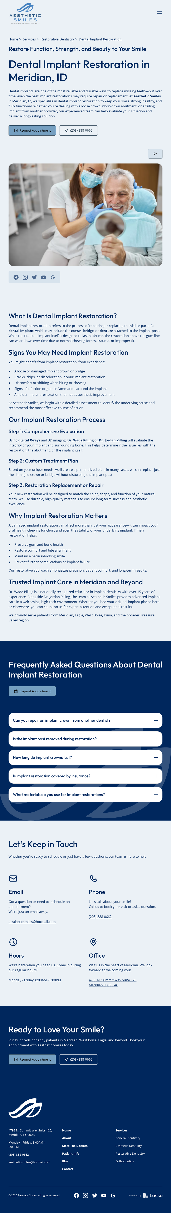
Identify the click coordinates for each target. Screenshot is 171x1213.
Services (29, 39)
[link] (25, 13)
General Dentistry (128, 1138)
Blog (65, 1161)
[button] (158, 13)
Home (13, 39)
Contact (67, 1169)
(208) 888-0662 (100, 916)
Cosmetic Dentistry (129, 1146)
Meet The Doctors (75, 1146)
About (66, 1138)
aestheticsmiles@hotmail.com (32, 921)
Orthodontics (125, 1161)
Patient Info (70, 1153)
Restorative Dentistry (57, 39)
